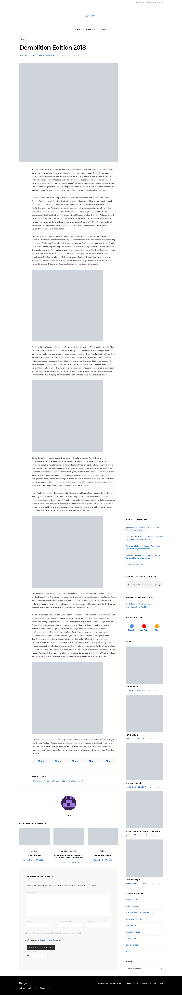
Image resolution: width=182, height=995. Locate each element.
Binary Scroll (133, 900)
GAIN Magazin (132, 906)
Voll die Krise (132, 686)
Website (89, 921)
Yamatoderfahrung (103, 855)
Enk (127, 738)
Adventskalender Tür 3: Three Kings (143, 831)
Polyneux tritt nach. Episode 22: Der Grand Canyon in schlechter (68, 856)
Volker (128, 835)
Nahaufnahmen (133, 932)
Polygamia (131, 939)
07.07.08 (139, 690)
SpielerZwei (28, 860)
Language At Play (134, 919)
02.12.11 (137, 835)
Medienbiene (131, 926)
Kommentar (32, 892)
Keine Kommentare (46, 55)
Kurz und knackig (134, 783)
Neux (79, 29)
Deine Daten (132, 983)
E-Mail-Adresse (63, 921)
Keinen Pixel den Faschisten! (140, 913)
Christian (129, 546)
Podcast (72, 851)
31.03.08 (135, 738)
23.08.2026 (41, 860)
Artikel (22, 39)
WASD (128, 952)
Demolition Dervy (41, 781)
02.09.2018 (30, 55)
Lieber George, (133, 879)
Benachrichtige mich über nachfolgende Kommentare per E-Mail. (53, 933)
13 (149, 690)
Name (30, 921)
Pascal (97, 860)
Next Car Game (69, 781)
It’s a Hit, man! (34, 855)
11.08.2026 (74, 862)
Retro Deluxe (132, 735)
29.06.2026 (107, 860)
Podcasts (90, 29)
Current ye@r (31, 951)
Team (103, 29)
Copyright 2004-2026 (152, 983)
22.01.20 (142, 787)
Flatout (56, 781)
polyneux (62, 862)
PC (81, 781)
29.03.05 (142, 883)
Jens (21, 55)
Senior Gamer (132, 945)
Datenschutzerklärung (48, 940)
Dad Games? (141, 564)
